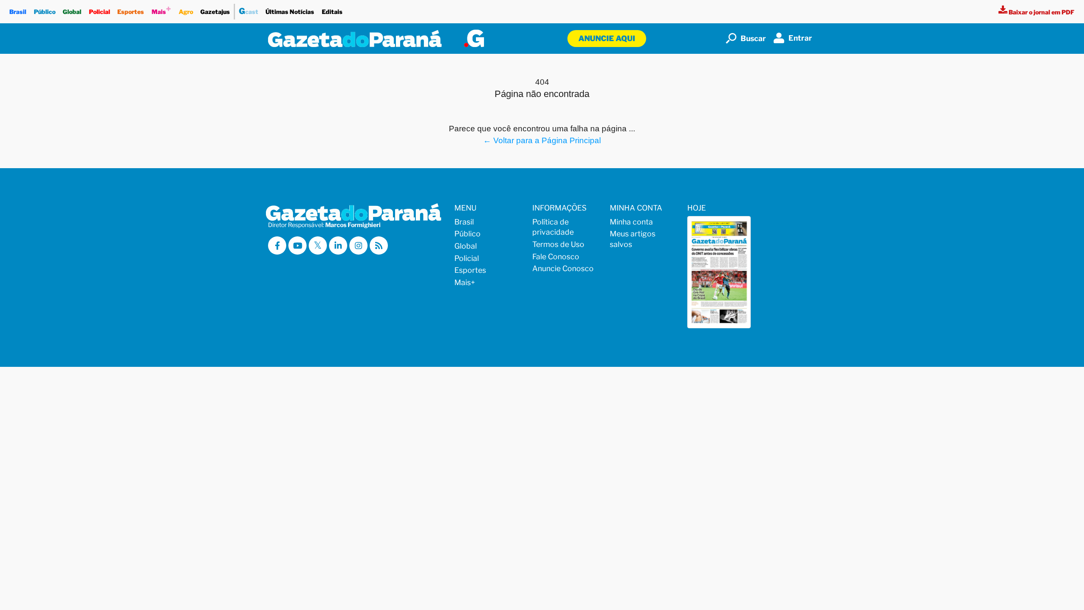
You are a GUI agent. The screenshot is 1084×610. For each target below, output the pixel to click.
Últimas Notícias (289, 11)
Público (44, 11)
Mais (161, 9)
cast (248, 11)
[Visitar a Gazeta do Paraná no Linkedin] (338, 245)
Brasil (17, 11)
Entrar (800, 37)
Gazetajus (215, 11)
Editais (332, 11)
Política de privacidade (553, 227)
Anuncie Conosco (563, 268)
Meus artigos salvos (632, 239)
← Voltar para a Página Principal (542, 140)
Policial (99, 11)
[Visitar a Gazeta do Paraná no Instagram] (358, 245)
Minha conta (631, 221)
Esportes (130, 11)
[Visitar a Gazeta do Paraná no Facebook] (277, 245)
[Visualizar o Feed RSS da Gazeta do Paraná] (379, 245)
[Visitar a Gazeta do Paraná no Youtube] (297, 245)
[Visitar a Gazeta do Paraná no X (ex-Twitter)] (318, 245)
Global (72, 11)
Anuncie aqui (606, 38)
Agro (186, 11)
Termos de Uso (558, 244)
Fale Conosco (555, 256)
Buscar (753, 38)
